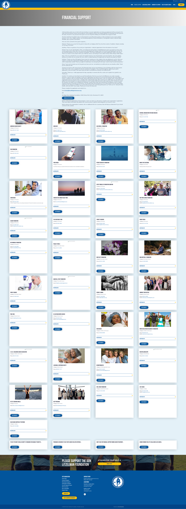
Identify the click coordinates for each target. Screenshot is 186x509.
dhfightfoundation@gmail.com (61, 283)
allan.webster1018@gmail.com (18, 405)
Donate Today (109, 464)
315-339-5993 (16, 246)
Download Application (68, 98)
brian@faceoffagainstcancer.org (73, 90)
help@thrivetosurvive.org (103, 224)
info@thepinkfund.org (17, 318)
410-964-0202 (16, 224)
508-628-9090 (102, 332)
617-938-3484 (102, 188)
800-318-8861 (16, 425)
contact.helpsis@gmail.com (61, 319)
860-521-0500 (102, 261)
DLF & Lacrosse (65, 486)
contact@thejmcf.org (17, 247)
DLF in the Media (65, 488)
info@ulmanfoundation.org (18, 226)
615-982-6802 (145, 261)
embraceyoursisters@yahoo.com (148, 297)
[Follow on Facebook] (85, 494)
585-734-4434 (102, 369)
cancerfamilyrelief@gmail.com (61, 201)
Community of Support (156, 4)
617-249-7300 (145, 116)
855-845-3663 (59, 223)
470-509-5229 (16, 296)
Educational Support (146, 4)
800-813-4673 (16, 201)
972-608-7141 (59, 130)
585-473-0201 (16, 355)
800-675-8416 (102, 130)
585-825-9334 (59, 318)
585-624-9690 (145, 296)
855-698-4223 (145, 332)
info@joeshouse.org (146, 392)
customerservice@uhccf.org (147, 334)
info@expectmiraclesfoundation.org (105, 189)
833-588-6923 (145, 201)
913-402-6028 (102, 390)
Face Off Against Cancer (166, 4)
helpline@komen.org (103, 297)
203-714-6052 (59, 247)
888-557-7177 (59, 369)
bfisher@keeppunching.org (61, 405)
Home (132, 4)
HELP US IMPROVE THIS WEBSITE (69, 498)
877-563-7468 (145, 390)
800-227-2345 (16, 130)
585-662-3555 (102, 223)
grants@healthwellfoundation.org (105, 131)
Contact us (66, 493)
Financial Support (137, 4)
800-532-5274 (102, 166)
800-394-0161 (16, 153)
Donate (181, 4)
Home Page (64, 478)
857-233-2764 (145, 223)
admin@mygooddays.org (60, 131)
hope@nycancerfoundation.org (148, 202)
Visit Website (14, 140)
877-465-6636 (102, 296)
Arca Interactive (121, 506)
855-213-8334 (145, 355)
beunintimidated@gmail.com (104, 370)
